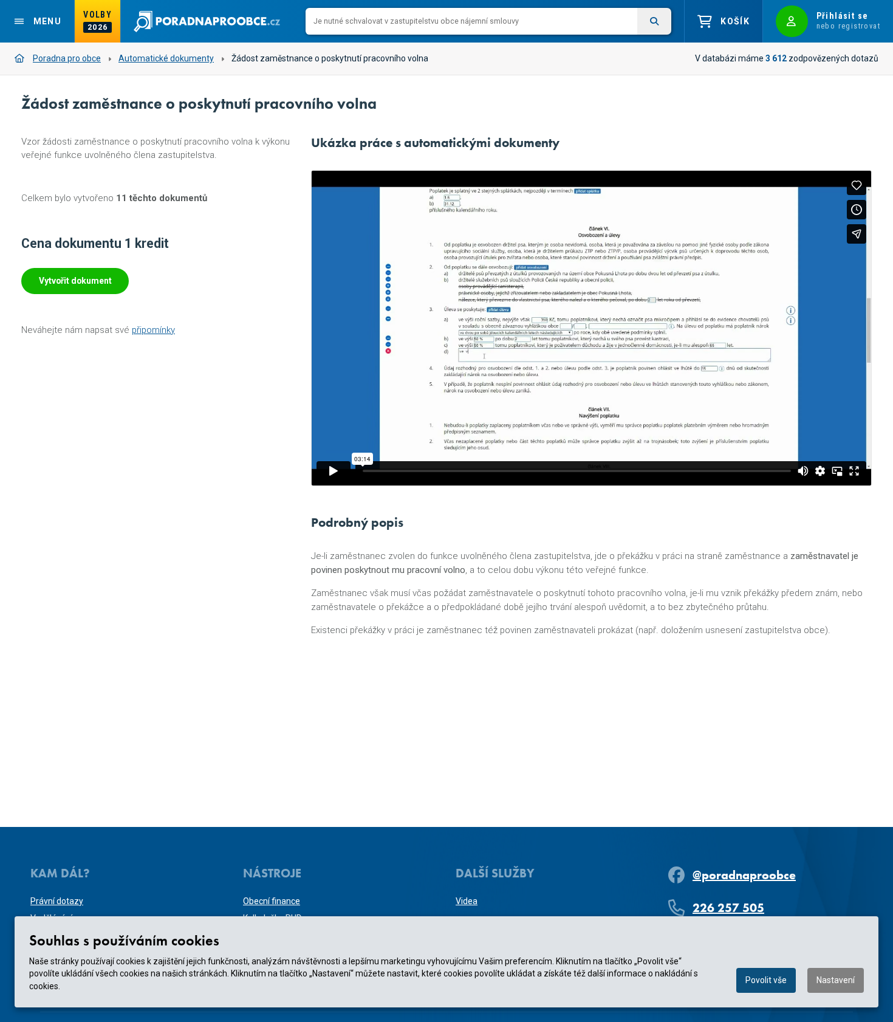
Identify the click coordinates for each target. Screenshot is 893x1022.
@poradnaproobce (744, 875)
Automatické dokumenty (166, 58)
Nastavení (835, 980)
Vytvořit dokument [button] (75, 281)
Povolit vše (766, 980)
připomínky (153, 329)
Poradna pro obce (67, 58)
